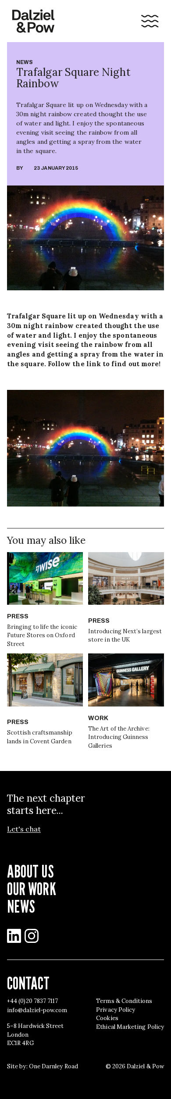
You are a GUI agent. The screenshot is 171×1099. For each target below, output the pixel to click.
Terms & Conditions (124, 1001)
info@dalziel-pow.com (37, 1010)
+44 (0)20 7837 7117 (32, 1001)
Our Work (31, 888)
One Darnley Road (53, 1066)
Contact (28, 983)
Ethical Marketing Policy (130, 1027)
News (24, 62)
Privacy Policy (115, 1009)
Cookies (107, 1018)
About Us (30, 871)
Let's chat (24, 829)
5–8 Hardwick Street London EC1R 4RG (35, 1034)
